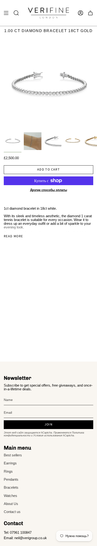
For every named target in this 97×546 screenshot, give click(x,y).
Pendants (11, 479)
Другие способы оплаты (48, 190)
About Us (11, 504)
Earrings (10, 463)
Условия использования (47, 435)
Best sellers (13, 455)
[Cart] (90, 13)
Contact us (12, 512)
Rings (8, 471)
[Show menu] (6, 13)
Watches (10, 496)
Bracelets (11, 487)
